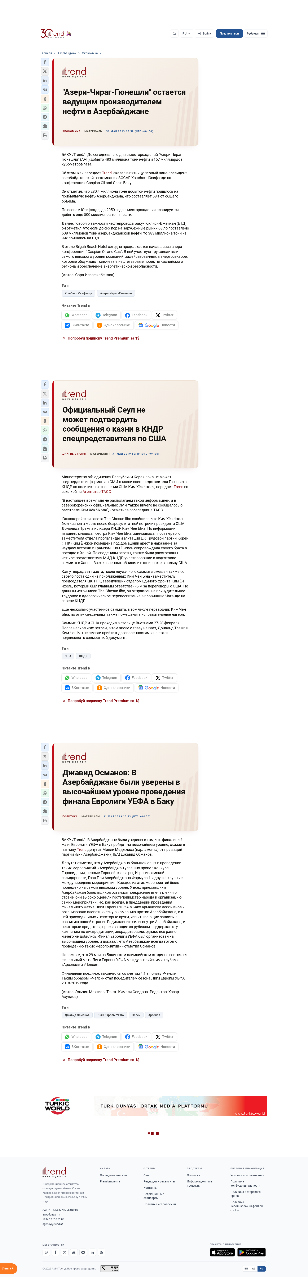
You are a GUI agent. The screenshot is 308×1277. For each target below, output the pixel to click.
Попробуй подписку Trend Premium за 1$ (103, 338)
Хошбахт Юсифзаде (78, 293)
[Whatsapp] (46, 1252)
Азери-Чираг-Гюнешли (116, 293)
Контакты (150, 1187)
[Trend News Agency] (54, 1172)
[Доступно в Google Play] (251, 1252)
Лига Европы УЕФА (110, 1015)
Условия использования (247, 1175)
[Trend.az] (56, 33)
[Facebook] (55, 1252)
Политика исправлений (160, 1204)
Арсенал (154, 1015)
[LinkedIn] (92, 1252)
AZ (253, 1268)
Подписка (194, 1175)
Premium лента (110, 1181)
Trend (107, 173)
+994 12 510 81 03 (53, 1219)
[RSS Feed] (101, 1252)
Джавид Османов (77, 1015)
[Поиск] (174, 33)
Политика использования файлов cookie (246, 1206)
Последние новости (113, 1175)
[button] (45, 62)
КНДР (83, 656)
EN (246, 1268)
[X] (65, 1252)
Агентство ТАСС (97, 491)
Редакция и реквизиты (159, 1181)
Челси (136, 1015)
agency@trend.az (53, 1224)
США (68, 656)
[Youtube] (74, 1252)
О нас (147, 1175)
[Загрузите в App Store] (222, 1252)
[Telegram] (83, 1252)
